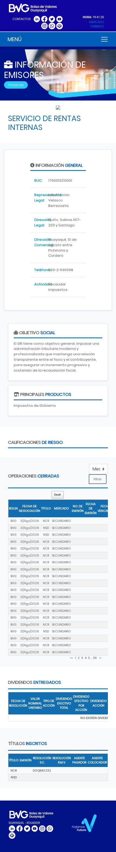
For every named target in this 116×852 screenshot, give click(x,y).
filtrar (98, 479)
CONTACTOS (21, 19)
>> (100, 658)
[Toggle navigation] (104, 39)
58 (95, 658)
